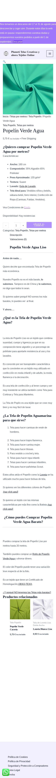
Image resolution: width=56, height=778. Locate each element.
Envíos (11, 774)
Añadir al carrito (39, 225)
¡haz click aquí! (10, 491)
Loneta (43, 474)
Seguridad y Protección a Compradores (28, 765)
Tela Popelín (35, 116)
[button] (4, 61)
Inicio (5, 116)
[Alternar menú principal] (49, 53)
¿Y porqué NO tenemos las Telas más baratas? (27, 592)
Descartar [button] (17, 41)
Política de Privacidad (19, 761)
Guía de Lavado (27, 186)
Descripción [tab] (16, 235)
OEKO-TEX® (25, 584)
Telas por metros (18, 116)
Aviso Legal (14, 770)
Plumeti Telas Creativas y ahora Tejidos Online (25, 53)
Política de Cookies (18, 757)
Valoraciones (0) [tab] (18, 239)
